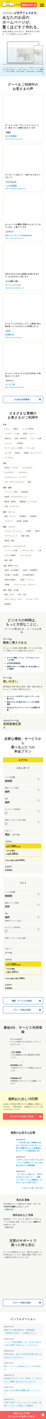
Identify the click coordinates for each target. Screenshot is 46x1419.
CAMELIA (9, 334)
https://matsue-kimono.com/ (14, 139)
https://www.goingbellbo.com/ (14, 288)
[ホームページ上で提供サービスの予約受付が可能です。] (38, 811)
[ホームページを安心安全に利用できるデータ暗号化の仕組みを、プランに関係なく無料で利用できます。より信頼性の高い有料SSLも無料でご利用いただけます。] (38, 800)
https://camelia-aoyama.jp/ (13, 337)
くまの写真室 (11, 185)
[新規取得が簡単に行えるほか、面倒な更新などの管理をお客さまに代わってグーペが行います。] (38, 789)
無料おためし (28, 4)
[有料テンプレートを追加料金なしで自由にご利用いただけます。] (38, 822)
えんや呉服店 (11, 136)
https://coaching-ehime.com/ (14, 238)
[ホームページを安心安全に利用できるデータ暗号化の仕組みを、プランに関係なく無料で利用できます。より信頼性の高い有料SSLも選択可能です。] (38, 917)
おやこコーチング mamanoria (18, 235)
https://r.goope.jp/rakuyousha (14, 387)
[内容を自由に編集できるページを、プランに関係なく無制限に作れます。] (38, 779)
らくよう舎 (10, 384)
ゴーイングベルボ (13, 284)
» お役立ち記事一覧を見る (32, 1187)
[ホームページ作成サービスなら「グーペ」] (13, 4)
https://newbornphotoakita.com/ (15, 188)
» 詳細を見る (9, 1209)
